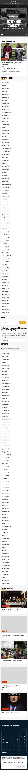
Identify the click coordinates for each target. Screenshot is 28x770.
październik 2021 (6, 255)
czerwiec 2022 (5, 232)
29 (14, 749)
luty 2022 (4, 243)
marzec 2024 (5, 169)
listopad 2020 (5, 288)
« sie (2, 752)
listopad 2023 (5, 181)
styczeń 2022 (5, 246)
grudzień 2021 (5, 249)
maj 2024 (4, 163)
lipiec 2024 (5, 157)
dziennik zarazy (14, 23)
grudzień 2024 (5, 142)
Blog (13, 3)
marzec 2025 (5, 133)
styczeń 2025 (5, 139)
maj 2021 (4, 270)
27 (7, 749)
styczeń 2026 (5, 103)
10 (21, 739)
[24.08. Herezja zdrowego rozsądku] (14, 599)
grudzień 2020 (5, 285)
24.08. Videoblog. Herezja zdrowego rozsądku (13, 635)
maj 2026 (4, 91)
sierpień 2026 (5, 82)
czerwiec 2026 (5, 88)
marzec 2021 (5, 276)
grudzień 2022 (5, 214)
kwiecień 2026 (5, 94)
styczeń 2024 (5, 175)
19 (3, 746)
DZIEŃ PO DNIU (6, 656)
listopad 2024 (5, 145)
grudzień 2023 (5, 178)
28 (10, 749)
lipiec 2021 (5, 264)
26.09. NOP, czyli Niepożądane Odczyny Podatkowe (11, 63)
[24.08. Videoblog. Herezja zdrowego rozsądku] (14, 624)
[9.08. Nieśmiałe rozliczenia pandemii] (14, 702)
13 (7, 742)
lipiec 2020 (5, 300)
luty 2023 (4, 208)
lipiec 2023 (5, 193)
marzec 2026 (5, 97)
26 (3, 749)
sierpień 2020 (5, 297)
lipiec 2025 (5, 121)
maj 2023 (4, 199)
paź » (5, 752)
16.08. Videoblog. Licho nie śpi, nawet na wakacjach (12, 686)
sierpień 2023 (5, 190)
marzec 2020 (5, 312)
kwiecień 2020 (5, 309)
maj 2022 (4, 235)
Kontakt (21, 3)
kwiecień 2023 (5, 202)
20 (7, 746)
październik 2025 (6, 112)
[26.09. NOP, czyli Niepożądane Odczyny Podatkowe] (14, 52)
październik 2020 (6, 291)
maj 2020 (4, 306)
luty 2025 (4, 136)
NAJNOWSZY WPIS (6, 606)
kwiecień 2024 (5, 166)
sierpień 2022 (5, 226)
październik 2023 (6, 184)
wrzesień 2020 (6, 294)
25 (24, 746)
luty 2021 (4, 279)
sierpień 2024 (5, 154)
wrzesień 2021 (6, 258)
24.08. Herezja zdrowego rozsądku (10, 610)
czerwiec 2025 (5, 124)
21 (10, 746)
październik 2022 (6, 220)
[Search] (26, 34)
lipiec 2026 (5, 85)
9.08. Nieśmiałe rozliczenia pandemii (11, 713)
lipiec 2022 (5, 229)
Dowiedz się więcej (5, 74)
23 (17, 746)
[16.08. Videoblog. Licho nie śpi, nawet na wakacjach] (14, 675)
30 (17, 749)
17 (21, 742)
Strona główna (8, 3)
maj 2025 (4, 127)
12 (3, 742)
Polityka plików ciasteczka (17, 763)
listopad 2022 (5, 217)
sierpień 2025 (5, 118)
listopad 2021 (5, 252)
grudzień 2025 (5, 106)
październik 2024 (6, 148)
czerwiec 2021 (5, 267)
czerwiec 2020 (5, 303)
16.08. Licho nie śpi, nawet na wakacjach (12, 660)
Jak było (4, 58)
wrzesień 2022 (6, 223)
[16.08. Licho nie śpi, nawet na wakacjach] (14, 650)
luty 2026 (4, 100)
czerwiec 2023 (5, 196)
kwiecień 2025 (5, 130)
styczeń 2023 (5, 211)
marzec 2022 (5, 240)
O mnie (17, 3)
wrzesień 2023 (6, 187)
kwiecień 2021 (5, 273)
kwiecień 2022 (5, 238)
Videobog (4, 631)
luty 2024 (4, 172)
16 (17, 742)
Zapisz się (4, 344)
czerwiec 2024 (5, 160)
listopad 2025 (5, 109)
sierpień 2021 (5, 261)
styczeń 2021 (5, 282)
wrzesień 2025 (6, 115)
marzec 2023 (5, 205)
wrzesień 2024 (6, 151)
